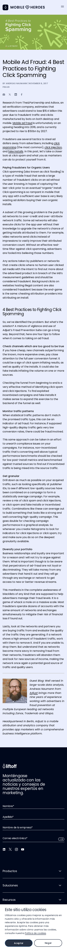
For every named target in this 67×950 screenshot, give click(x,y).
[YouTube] (22, 849)
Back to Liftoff (5, 7)
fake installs (15, 151)
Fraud (6, 87)
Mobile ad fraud (22, 123)
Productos (10, 871)
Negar (48, 943)
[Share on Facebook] (22, 94)
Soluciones (10, 885)
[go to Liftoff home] (27, 7)
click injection (53, 147)
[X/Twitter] (10, 849)
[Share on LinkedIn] (15, 94)
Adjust (34, 693)
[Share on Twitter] (10, 95)
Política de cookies (35, 933)
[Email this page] (4, 94)
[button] (62, 6)
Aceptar (18, 943)
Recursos (9, 900)
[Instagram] (16, 849)
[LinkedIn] (4, 849)
